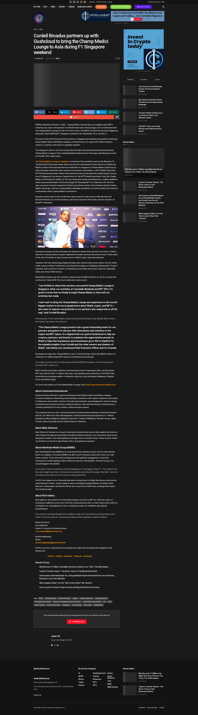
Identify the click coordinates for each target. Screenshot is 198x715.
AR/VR (80, 676)
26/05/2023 (50, 58)
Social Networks (111, 677)
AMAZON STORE (143, 7)
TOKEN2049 (98, 605)
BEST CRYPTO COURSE (121, 7)
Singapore (66, 605)
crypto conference (86, 598)
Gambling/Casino (84, 7)
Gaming (71, 7)
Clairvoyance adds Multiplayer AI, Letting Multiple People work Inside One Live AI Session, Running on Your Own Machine (151, 200)
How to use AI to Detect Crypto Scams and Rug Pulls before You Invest (69, 587)
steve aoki (87, 605)
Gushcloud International (92, 602)
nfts (109, 602)
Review (62, 7)
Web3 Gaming (112, 687)
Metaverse (97, 679)
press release (40, 605)
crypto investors (101, 598)
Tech (45, 7)
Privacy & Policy (101, 2)
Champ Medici (51, 598)
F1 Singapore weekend (43, 602)
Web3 (53, 7)
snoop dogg (77, 605)
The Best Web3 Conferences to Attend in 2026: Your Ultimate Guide (150, 115)
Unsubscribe (78, 622)
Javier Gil (39, 58)
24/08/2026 (143, 221)
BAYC (41, 598)
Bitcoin (37, 7)
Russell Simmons (53, 605)
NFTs (95, 682)
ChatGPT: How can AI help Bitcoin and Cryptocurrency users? (150, 128)
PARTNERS (101, 7)
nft (105, 602)
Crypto (81, 682)
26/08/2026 (129, 175)
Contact (109, 2)
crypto (75, 598)
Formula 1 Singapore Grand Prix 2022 (67, 602)
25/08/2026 (143, 190)
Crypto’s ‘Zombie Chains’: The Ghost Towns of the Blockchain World (68, 571)
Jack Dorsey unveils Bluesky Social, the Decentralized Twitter (150, 88)
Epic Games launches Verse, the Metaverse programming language (150, 102)
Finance (81, 685)
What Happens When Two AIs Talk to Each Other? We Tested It (65, 583)
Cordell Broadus (64, 598)
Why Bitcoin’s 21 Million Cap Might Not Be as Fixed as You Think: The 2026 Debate (73, 567)
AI (79, 673)
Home (35, 29)
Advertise (92, 2)
